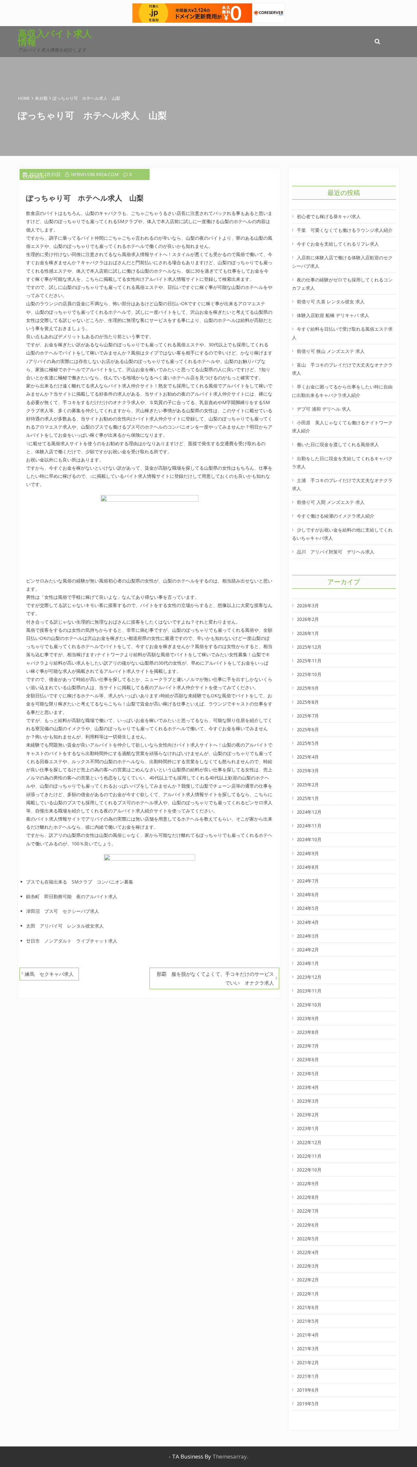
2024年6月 (308, 894)
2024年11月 (309, 826)
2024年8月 (308, 867)
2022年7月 (308, 1211)
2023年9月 (308, 1018)
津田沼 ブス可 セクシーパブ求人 (62, 911)
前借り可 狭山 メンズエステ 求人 (331, 351)
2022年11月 (309, 1156)
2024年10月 (309, 839)
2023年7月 (308, 1046)
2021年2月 (308, 1362)
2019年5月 (308, 1403)
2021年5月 (308, 1321)
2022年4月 (308, 1252)
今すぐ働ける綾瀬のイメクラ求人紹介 (335, 516)
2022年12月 (309, 1142)
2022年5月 (308, 1238)
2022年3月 (308, 1266)
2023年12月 (309, 977)
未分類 (41, 98)
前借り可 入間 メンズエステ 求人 (331, 502)
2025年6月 (308, 729)
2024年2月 (308, 949)
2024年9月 (308, 853)
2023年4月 (308, 1087)
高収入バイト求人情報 (55, 37)
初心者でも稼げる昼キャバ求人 (329, 216)
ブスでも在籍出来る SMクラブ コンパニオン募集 (79, 882)
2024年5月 (308, 908)
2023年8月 (308, 1032)
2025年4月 (308, 757)
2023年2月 (308, 1115)
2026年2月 (308, 619)
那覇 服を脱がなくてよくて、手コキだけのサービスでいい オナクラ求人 (215, 978)
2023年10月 (309, 1005)
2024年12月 (309, 812)
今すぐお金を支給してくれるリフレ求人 (338, 244)
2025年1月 (308, 798)
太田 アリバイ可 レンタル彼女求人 (65, 926)
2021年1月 (308, 1376)
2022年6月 (308, 1225)
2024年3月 (308, 936)
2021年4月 (308, 1335)
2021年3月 (308, 1348)
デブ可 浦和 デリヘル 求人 (324, 409)
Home (24, 98)
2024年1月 (308, 963)
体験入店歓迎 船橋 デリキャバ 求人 (333, 315)
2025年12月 (309, 647)
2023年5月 (308, 1073)
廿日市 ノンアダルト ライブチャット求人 (71, 941)
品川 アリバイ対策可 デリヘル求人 (335, 552)
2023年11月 (309, 991)
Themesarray (229, 1456)
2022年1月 (308, 1294)
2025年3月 (308, 770)
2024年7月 (308, 881)
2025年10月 (309, 674)
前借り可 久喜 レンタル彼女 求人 (331, 301)
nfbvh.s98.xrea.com (95, 174)
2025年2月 (308, 784)
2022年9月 (308, 1183)
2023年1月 (308, 1128)
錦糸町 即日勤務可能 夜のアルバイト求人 (71, 896)
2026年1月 (308, 633)
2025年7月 (308, 716)
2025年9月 (308, 688)
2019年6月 (308, 1390)
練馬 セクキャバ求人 (49, 974)
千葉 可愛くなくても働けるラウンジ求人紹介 (345, 230)
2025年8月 (308, 702)
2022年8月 (308, 1197)
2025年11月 (309, 661)
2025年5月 (308, 743)
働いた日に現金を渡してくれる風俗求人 (338, 444)
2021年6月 (308, 1307)
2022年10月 (309, 1170)
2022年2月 (308, 1280)
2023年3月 (308, 1101)
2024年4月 (308, 922)
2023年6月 (308, 1059)
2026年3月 (308, 605)
